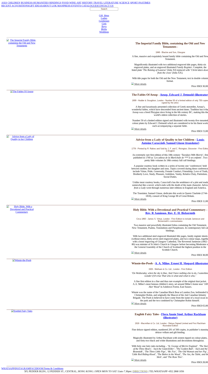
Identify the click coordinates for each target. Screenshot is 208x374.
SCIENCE (124, 2)
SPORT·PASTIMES (140, 2)
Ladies (104, 18)
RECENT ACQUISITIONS (15, 5)
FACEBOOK (36, 368)
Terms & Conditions (53, 368)
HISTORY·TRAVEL (92, 2)
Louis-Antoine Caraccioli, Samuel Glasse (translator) (173, 141)
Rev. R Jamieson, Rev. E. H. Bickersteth (170, 213)
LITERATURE (111, 2)
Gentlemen (104, 21)
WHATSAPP (7, 368)
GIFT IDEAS (35, 5)
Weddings (104, 32)
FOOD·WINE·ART (71, 2)
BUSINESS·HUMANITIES (35, 2)
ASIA (4, 2)
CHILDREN (14, 2)
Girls (104, 23)
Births (104, 29)
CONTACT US (105, 5)
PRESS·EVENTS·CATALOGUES (80, 5)
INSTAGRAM (22, 368)
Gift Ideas (104, 15)
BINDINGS (55, 2)
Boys (104, 26)
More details (140, 84)
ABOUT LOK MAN (52, 5)
